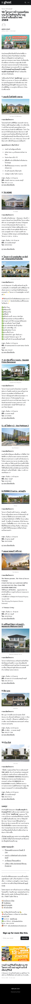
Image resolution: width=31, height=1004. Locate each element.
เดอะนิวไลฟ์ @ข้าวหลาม (13, 97)
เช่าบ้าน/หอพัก (7, 905)
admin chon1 (6, 29)
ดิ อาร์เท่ (7, 742)
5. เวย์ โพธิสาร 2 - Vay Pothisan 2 (15, 426)
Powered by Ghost (15, 992)
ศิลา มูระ (6, 691)
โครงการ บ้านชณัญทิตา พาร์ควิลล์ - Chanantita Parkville (15, 258)
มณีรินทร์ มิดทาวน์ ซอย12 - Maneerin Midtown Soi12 (13, 625)
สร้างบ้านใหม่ (8, 907)
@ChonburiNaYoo (17, 921)
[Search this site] (25, 2)
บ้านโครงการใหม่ (8, 901)
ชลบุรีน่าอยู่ (13, 919)
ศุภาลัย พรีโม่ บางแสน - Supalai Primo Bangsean (15, 361)
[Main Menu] (28, 2)
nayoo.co (22, 814)
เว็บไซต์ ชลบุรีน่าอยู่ (8, 836)
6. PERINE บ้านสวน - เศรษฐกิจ (14, 491)
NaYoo (13, 988)
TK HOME (7, 192)
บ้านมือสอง (7, 903)
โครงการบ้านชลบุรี (7, 9)
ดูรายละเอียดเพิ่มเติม (8, 185)
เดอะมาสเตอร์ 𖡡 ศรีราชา (12, 551)
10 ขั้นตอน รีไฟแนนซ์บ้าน (13, 861)
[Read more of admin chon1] (4, 25)
